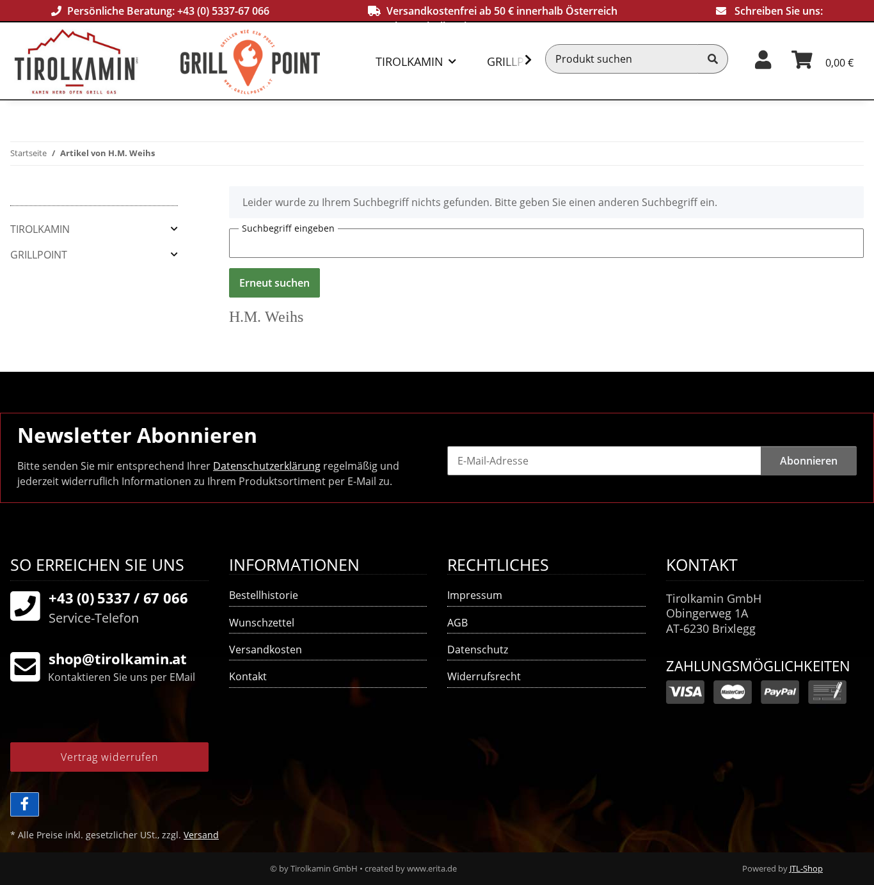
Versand (201, 835)
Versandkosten (265, 649)
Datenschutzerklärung (267, 466)
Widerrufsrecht (484, 676)
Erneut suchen (274, 283)
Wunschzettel (261, 623)
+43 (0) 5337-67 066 (223, 11)
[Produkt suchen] (713, 59)
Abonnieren (809, 461)
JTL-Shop (806, 868)
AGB (457, 623)
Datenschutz (477, 649)
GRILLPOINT (38, 255)
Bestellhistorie (263, 595)
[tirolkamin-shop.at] (97, 61)
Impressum (474, 595)
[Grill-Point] (273, 61)
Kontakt (248, 676)
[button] (763, 58)
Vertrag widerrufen (109, 757)
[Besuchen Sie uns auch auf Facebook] (24, 804)
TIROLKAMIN (40, 229)
